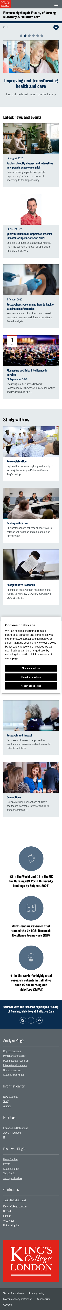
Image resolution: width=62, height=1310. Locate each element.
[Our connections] (31, 771)
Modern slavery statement (17, 1293)
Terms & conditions (13, 1288)
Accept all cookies (31, 686)
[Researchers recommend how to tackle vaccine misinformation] (31, 274)
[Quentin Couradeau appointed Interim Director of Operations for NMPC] (31, 203)
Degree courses (12, 1045)
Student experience (13, 1069)
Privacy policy (36, 1288)
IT (4, 1132)
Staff (5, 1096)
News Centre (10, 1154)
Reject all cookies (31, 677)
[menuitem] (31, 1045)
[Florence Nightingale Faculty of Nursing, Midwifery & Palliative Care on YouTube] (39, 1015)
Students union (11, 1163)
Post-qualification (17, 518)
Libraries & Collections (15, 1122)
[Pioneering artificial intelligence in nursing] (31, 344)
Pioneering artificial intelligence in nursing (27, 367)
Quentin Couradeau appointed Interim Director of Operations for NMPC (29, 230)
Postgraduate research (16, 1055)
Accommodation (12, 1127)
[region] (30, 655)
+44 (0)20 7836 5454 (14, 1194)
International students (15, 1060)
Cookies (7, 1299)
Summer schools (12, 1064)
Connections (14, 792)
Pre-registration (17, 456)
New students (10, 1091)
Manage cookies (31, 668)
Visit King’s (9, 1168)
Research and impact (19, 730)
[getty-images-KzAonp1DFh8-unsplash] (31, 56)
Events (6, 1158)
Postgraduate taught (14, 1050)
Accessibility (43, 1293)
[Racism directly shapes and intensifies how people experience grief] (31, 133)
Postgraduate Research (21, 579)
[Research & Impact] (31, 709)
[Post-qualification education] (31, 497)
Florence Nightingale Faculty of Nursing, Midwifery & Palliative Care (30, 15)
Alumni (7, 1100)
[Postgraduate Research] (31, 559)
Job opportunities (12, 1173)
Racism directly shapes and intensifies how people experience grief (30, 160)
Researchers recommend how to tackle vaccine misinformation (30, 301)
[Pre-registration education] (31, 435)
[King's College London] (31, 1252)
